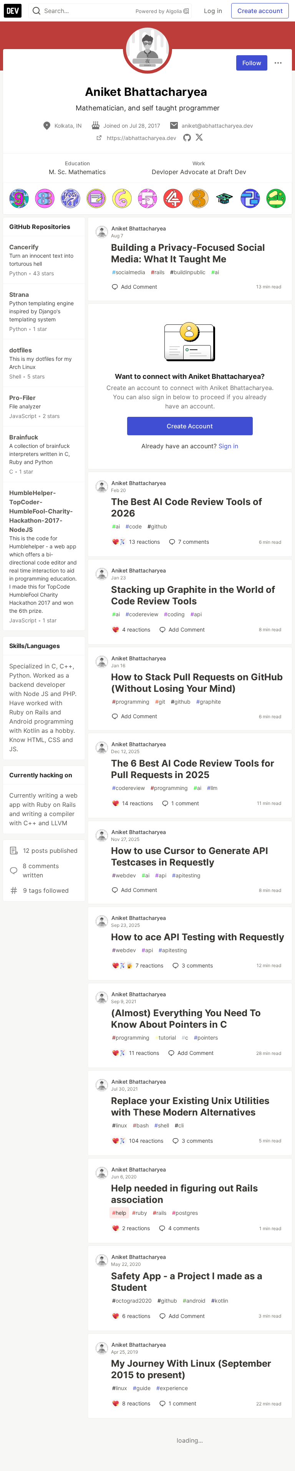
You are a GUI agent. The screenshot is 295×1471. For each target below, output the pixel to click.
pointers (206, 1037)
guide (142, 1388)
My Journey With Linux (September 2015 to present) (191, 1369)
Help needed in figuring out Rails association (184, 1194)
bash (141, 1125)
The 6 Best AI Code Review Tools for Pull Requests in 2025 (192, 769)
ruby (139, 1212)
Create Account (190, 426)
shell (161, 1125)
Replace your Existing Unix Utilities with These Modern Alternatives (190, 1106)
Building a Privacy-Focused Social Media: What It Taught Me (188, 253)
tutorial (165, 1037)
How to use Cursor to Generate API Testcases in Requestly (189, 856)
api (196, 614)
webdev (124, 875)
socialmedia (128, 272)
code (134, 526)
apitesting (186, 875)
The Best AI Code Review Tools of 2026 (186, 507)
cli (179, 1125)
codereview (142, 614)
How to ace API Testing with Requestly (197, 937)
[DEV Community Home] (12, 10)
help (119, 1212)
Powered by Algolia (159, 11)
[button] (19, 198)
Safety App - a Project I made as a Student (186, 1281)
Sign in (228, 446)
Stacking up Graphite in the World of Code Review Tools (193, 595)
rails (157, 272)
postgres (185, 1212)
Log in (213, 11)
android (194, 1300)
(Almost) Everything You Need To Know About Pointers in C (186, 1018)
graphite (208, 701)
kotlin (219, 1300)
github (157, 526)
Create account (260, 11)
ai (215, 272)
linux (119, 1125)
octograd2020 (132, 1300)
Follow (251, 63)
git (160, 701)
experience (172, 1388)
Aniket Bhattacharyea (138, 228)
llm (212, 788)
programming (130, 701)
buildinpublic (188, 272)
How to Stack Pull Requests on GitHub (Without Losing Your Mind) (197, 682)
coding (174, 614)
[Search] (36, 11)
